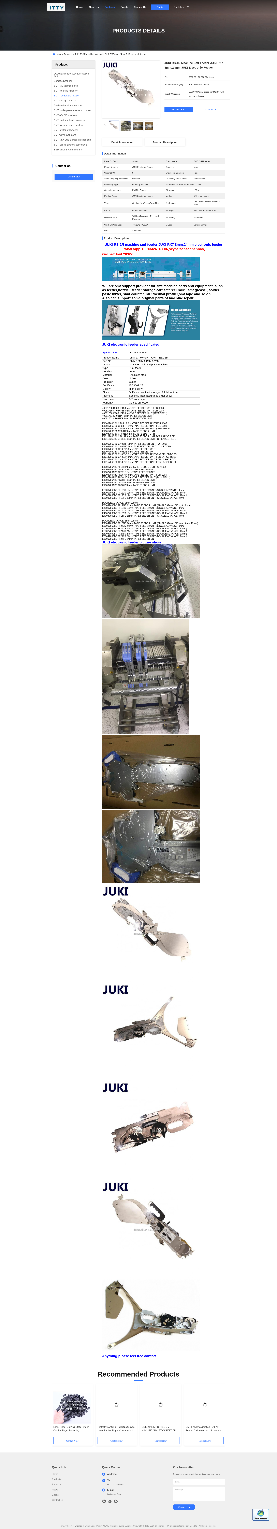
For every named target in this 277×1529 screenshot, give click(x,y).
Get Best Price (179, 109)
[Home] (56, 7)
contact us (184, 1507)
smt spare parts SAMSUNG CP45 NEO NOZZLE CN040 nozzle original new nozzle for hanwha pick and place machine (130, 1429)
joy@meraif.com (114, 1494)
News (55, 1489)
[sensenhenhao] (116, 1502)
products (56, 1479)
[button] (57, 1411)
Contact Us (140, 7)
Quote (160, 7)
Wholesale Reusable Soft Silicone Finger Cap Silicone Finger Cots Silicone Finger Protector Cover (218, 1429)
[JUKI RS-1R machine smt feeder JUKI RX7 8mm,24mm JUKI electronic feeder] (131, 89)
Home (79, 7)
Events (124, 7)
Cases (55, 1495)
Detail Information (122, 142)
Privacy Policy (66, 1526)
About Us (93, 7)
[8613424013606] (110, 1502)
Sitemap (78, 1526)
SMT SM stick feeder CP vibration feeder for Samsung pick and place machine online (174, 1429)
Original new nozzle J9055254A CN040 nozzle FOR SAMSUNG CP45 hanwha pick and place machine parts (84, 1429)
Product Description (165, 142)
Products (110, 7)
